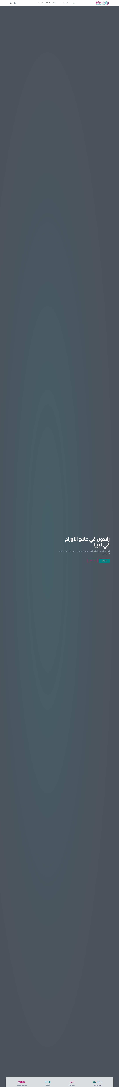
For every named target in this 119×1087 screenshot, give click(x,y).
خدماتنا (92, 560)
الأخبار (53, 3)
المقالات (47, 3)
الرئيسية (71, 3)
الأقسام (65, 3)
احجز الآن (104, 560)
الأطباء (59, 3)
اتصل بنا (40, 3)
